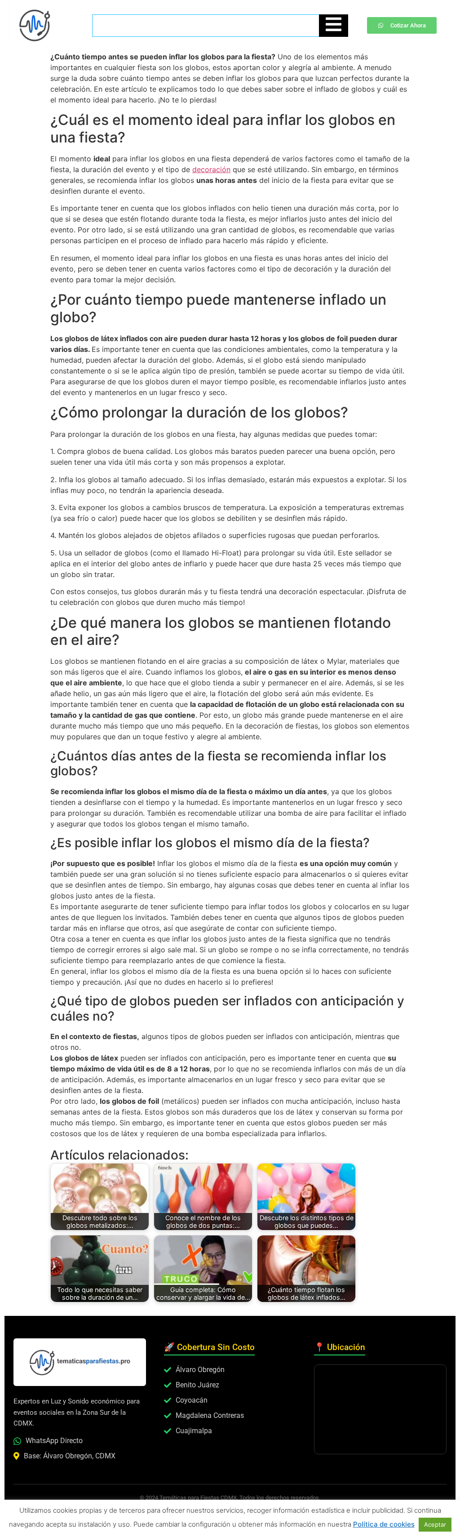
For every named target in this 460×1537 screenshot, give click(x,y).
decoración (211, 169)
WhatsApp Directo (54, 1440)
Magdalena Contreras (210, 1415)
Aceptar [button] (435, 1524)
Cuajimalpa (194, 1430)
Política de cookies (384, 1524)
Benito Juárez (197, 1385)
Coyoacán (192, 1400)
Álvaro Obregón (200, 1369)
